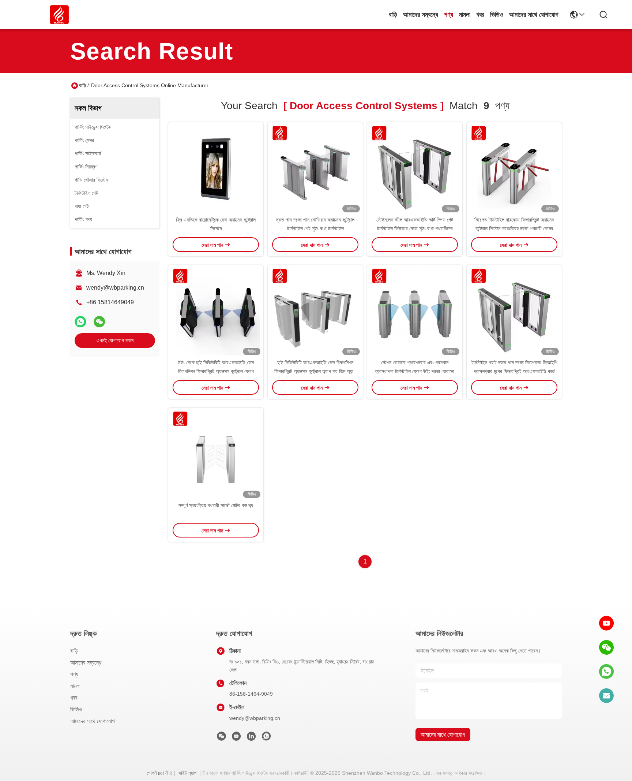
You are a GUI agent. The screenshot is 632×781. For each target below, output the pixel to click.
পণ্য (448, 14)
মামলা (464, 14)
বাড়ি (393, 14)
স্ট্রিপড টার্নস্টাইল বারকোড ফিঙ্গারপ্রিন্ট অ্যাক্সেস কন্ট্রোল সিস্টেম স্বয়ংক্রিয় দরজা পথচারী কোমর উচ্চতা (514, 228)
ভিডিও (496, 14)
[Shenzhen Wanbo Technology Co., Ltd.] (59, 15)
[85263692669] (606, 671)
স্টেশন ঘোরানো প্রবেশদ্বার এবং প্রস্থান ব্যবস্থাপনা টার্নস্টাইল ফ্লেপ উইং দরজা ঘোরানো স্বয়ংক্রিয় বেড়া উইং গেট (414, 371)
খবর (480, 14)
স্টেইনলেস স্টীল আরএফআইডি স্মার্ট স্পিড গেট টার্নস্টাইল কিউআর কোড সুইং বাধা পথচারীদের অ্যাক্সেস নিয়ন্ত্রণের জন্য (414, 228)
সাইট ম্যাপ (187, 773)
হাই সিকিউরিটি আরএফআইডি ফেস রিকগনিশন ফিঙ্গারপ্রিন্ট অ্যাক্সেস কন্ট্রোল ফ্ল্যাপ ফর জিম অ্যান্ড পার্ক (315, 371)
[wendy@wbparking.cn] (606, 695)
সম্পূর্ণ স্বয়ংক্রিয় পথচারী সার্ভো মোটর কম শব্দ (215, 505)
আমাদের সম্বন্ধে (420, 14)
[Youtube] (236, 738)
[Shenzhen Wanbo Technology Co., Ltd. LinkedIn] (251, 738)
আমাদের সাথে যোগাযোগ (533, 14)
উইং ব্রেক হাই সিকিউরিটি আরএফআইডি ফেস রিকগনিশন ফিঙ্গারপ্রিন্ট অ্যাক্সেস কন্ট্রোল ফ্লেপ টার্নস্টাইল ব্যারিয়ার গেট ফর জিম (216, 371)
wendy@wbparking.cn (115, 287)
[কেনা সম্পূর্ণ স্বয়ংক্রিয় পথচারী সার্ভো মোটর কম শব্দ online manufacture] (215, 454)
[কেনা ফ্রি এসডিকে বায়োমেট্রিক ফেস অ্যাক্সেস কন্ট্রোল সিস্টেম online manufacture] (215, 169)
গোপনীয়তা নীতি (160, 773)
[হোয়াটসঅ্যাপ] (80, 321)
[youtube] (606, 623)
